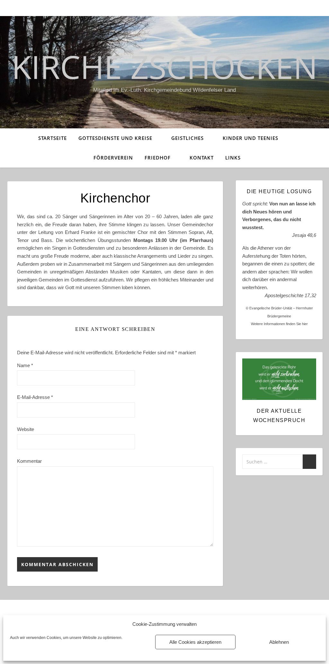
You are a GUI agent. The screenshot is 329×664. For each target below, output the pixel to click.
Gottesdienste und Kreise (115, 138)
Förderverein (113, 157)
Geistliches (187, 138)
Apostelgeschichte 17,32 (290, 295)
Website (25, 429)
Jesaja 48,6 (304, 235)
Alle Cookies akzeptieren (195, 642)
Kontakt (202, 157)
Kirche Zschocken (164, 66)
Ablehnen (279, 642)
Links (233, 157)
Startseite (52, 138)
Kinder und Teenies (250, 138)
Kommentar (29, 461)
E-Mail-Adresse (35, 397)
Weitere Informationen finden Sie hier (279, 324)
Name (25, 365)
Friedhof (158, 157)
